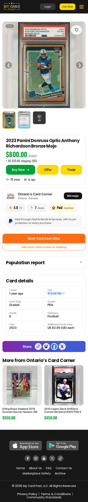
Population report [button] (25, 263)
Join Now (67, 6)
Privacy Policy (27, 494)
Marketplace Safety (37, 473)
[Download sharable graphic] (46, 346)
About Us (35, 468)
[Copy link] (38, 346)
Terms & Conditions (56, 494)
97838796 (54, 293)
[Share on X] (62, 346)
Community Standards (44, 497)
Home (20, 468)
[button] (39, 117)
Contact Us (64, 468)
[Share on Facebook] (54, 346)
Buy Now (18, 170)
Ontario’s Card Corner (35, 194)
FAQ (49, 468)
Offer (48, 170)
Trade (71, 170)
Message (73, 195)
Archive (60, 473)
